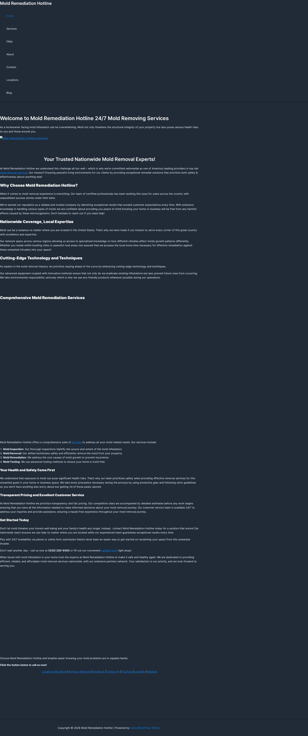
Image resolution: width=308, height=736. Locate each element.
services (77, 442)
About (10, 54)
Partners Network (79, 671)
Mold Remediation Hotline (26, 3)
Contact (11, 67)
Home (10, 15)
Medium (152, 671)
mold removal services (13, 172)
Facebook (98, 671)
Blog (9, 92)
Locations (12, 79)
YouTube (127, 671)
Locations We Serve (54, 671)
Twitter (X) (113, 671)
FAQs (9, 41)
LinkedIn (140, 671)
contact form (109, 550)
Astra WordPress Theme (145, 727)
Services (11, 28)
